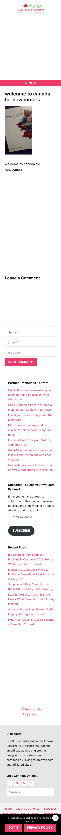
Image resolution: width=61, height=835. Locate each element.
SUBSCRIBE (21, 530)
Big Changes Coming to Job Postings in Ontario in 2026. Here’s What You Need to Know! (30, 559)
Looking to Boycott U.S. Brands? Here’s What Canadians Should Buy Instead (31, 599)
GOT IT (13, 827)
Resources (50, 808)
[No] (57, 824)
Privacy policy (40, 827)
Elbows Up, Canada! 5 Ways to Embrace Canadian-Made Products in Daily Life (31, 574)
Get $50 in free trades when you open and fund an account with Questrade (29, 395)
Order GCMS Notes (27, 808)
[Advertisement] (30, 48)
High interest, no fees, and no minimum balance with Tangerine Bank (29, 430)
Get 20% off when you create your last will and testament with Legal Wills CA (30, 455)
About (8, 808)
